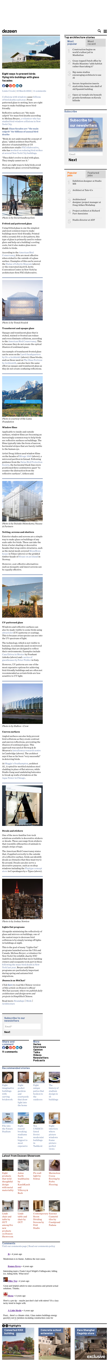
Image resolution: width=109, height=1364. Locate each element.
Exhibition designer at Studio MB (87, 182)
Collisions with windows (14, 96)
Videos (37, 1055)
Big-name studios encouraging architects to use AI (87, 73)
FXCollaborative (30, 147)
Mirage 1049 (25, 456)
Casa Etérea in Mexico (13, 654)
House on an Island (28, 556)
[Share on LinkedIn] (17, 86)
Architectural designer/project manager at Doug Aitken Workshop (87, 200)
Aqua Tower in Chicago (13, 777)
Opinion (38, 1049)
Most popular (72, 42)
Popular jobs (72, 174)
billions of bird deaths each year (21, 98)
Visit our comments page (14, 1246)
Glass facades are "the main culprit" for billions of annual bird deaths (20, 131)
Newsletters (41, 1057)
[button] (99, 31)
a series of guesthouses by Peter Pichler (17, 658)
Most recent (92, 42)
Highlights (15, 1325)
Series (37, 1044)
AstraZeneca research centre (26, 750)
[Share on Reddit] (14, 86)
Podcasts (39, 1060)
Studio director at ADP (84, 220)
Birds (29, 1001)
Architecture (8, 1003)
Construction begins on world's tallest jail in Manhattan (84, 50)
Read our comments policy (42, 1246)
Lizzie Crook (8, 90)
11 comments (39, 90)
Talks (36, 1052)
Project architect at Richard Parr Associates (86, 211)
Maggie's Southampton (16, 763)
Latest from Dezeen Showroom (21, 1156)
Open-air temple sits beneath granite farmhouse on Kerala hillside (87, 95)
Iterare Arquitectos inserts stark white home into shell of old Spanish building (87, 84)
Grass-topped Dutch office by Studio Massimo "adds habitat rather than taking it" (87, 61)
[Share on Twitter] (7, 86)
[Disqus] (31, 1284)
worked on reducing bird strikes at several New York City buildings (22, 151)
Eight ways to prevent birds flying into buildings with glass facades (20, 77)
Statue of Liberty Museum (19, 263)
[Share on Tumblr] (21, 86)
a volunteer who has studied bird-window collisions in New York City (21, 121)
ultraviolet (7, 632)
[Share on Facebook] (4, 86)
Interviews (39, 1047)
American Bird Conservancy (22, 341)
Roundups (19, 1001)
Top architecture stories (79, 37)
